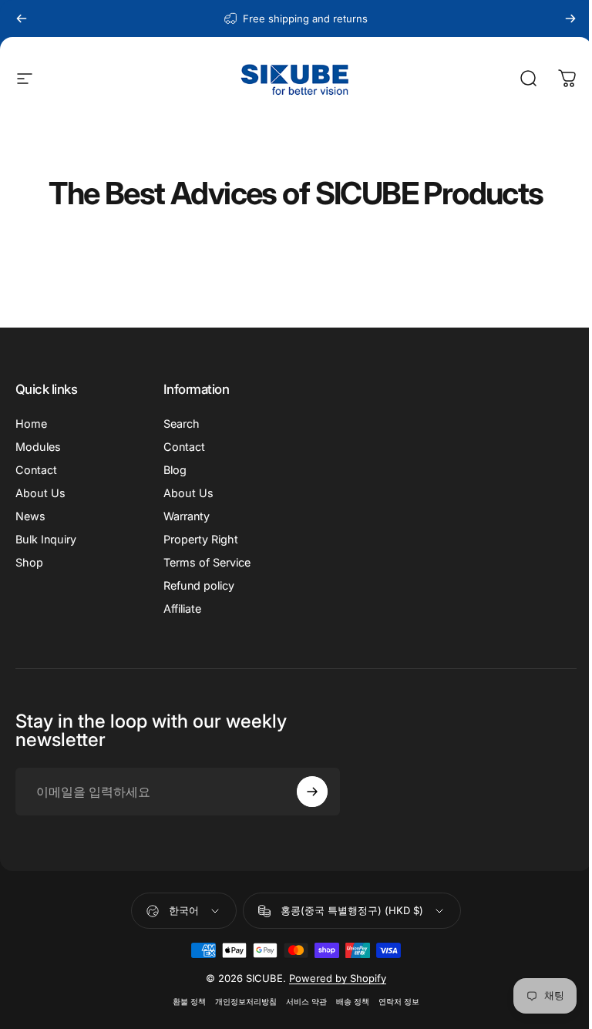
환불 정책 (183, 1002)
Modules (38, 446)
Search (178, 423)
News (30, 516)
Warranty (183, 516)
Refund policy (195, 585)
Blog (171, 469)
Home (31, 423)
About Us (40, 492)
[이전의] (22, 18)
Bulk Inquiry (45, 539)
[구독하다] (305, 791)
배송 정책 (347, 1002)
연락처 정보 (393, 1002)
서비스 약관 (301, 1002)
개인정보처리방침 (240, 1002)
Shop (29, 562)
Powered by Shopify (332, 978)
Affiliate (179, 608)
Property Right (197, 539)
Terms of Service (203, 562)
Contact (36, 469)
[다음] (570, 18)
